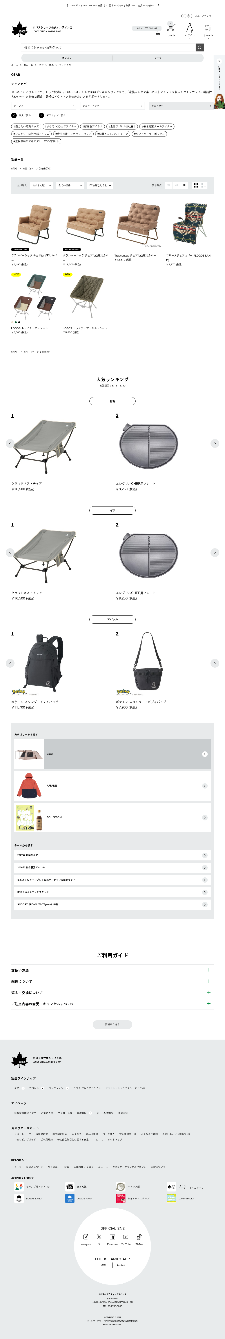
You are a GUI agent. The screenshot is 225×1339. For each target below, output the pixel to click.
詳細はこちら (112, 1024)
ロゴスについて (34, 1167)
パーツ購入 (109, 1134)
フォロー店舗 (65, 1113)
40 (176, 185)
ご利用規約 (47, 1140)
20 (168, 185)
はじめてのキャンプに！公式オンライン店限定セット (46, 880)
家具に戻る (25, 115)
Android (121, 1265)
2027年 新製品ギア (27, 855)
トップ (18, 1167)
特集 (66, 1167)
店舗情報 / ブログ (84, 1167)
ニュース (98, 1140)
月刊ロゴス (54, 1167)
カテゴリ (67, 58)
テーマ (158, 58)
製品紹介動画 (60, 1134)
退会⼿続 (123, 1113)
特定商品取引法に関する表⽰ (73, 1140)
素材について (158, 1167)
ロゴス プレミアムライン (87, 1088)
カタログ (76, 1134)
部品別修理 (92, 1134)
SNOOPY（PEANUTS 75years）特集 (37, 904)
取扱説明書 (42, 1134)
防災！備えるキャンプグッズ (33, 892)
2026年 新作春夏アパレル (31, 867)
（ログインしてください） (127, 1088)
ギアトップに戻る (56, 115)
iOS (103, 1265)
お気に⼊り (47, 1113)
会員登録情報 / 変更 (25, 1113)
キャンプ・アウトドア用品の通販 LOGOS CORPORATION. (112, 1321)
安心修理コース (127, 1134)
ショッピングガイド (25, 1140)
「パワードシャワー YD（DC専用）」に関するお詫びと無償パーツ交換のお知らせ (110, 5)
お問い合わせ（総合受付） (176, 1134)
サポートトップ (22, 1134)
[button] (10, 443)
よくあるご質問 (149, 1134)
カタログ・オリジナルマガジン (129, 1167)
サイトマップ (115, 1140)
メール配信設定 (105, 1113)
